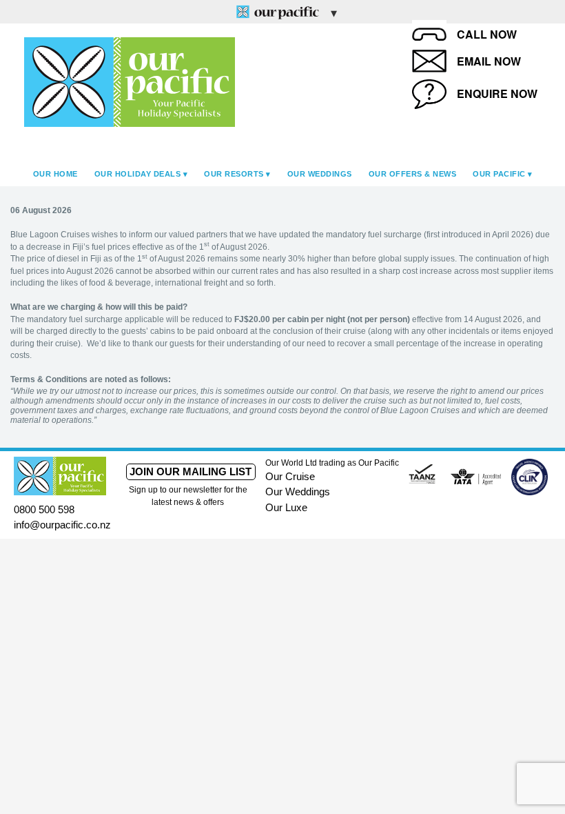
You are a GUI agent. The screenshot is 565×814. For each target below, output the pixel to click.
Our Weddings (319, 174)
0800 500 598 (44, 509)
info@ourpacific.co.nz (62, 524)
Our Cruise (290, 476)
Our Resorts (234, 174)
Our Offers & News (413, 174)
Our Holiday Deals (137, 174)
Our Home (55, 174)
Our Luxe (286, 507)
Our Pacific (499, 174)
